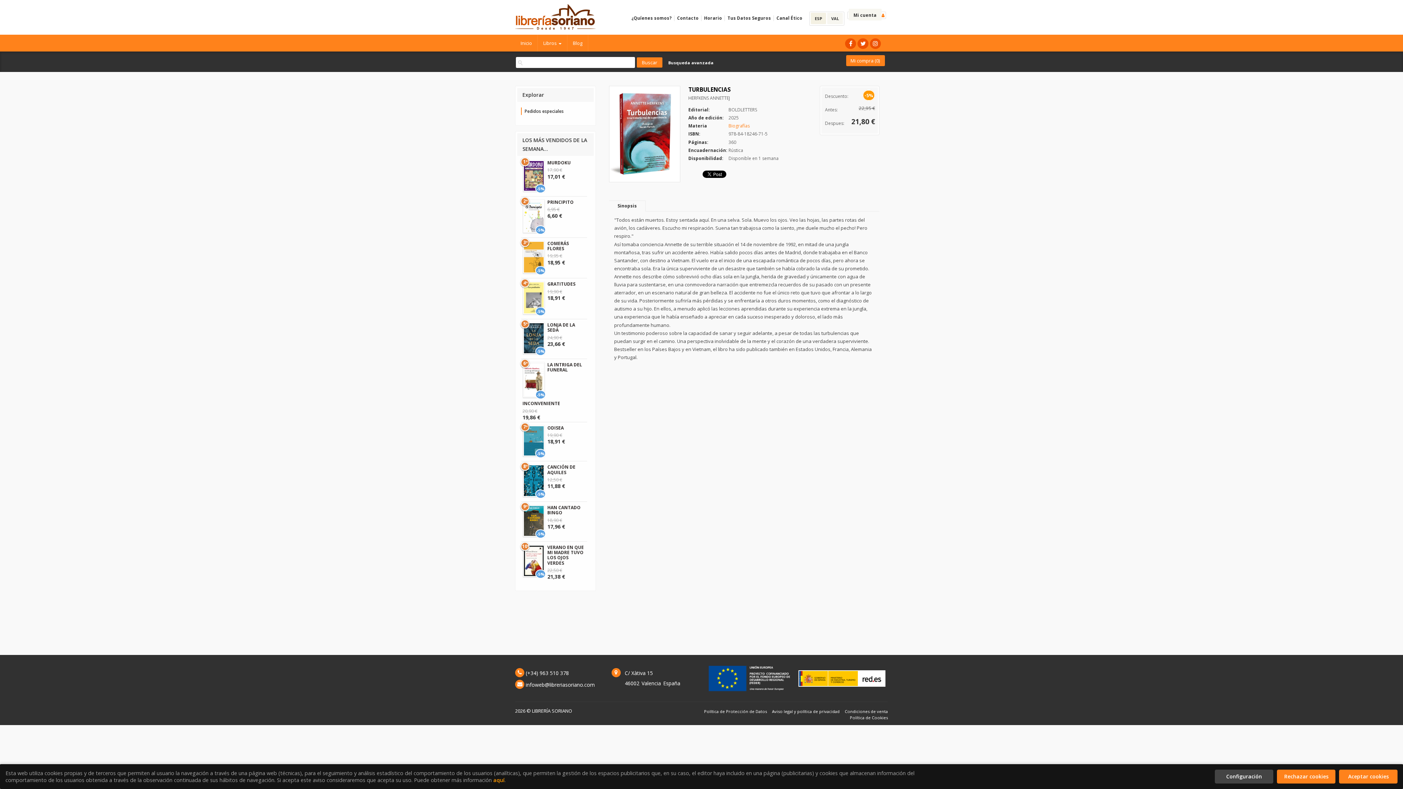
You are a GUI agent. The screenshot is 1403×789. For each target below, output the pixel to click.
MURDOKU (559, 163)
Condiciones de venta (866, 711)
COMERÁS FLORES (558, 246)
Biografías (739, 126)
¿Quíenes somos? (651, 18)
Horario (713, 18)
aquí (499, 780)
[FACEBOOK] (850, 43)
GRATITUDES (561, 284)
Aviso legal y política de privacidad (806, 711)
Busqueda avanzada (691, 63)
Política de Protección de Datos (735, 711)
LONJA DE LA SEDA (561, 327)
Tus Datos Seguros (749, 18)
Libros (550, 43)
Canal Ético (789, 18)
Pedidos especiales (544, 111)
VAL (835, 18)
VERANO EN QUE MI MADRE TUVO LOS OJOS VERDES (565, 555)
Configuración (1244, 776)
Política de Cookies (869, 718)
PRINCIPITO (560, 202)
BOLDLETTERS (743, 110)
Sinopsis (627, 206)
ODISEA (555, 428)
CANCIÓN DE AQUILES (561, 469)
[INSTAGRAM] (875, 43)
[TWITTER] (863, 43)
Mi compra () (865, 60)
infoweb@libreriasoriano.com (560, 684)
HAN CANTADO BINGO (564, 510)
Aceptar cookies (1368, 776)
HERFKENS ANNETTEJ (709, 98)
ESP (818, 18)
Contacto (688, 18)
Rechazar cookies (1306, 776)
